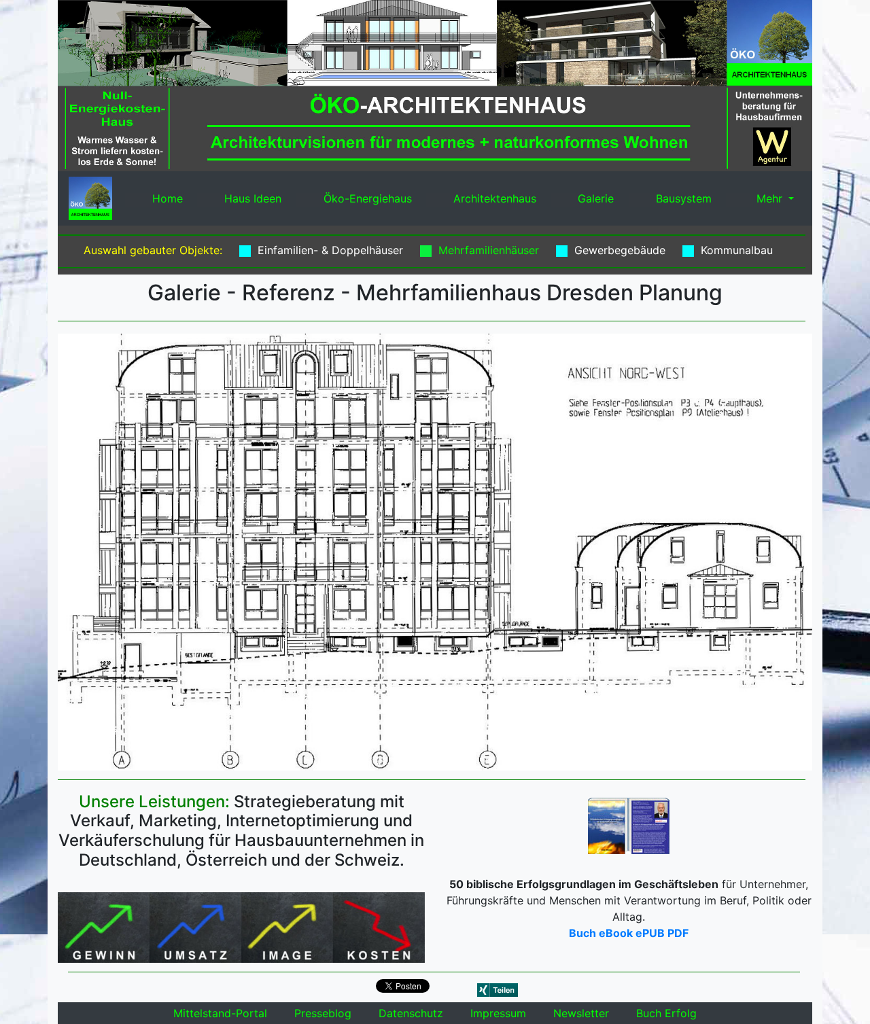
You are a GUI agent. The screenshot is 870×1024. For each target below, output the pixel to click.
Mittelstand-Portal (220, 1013)
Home (167, 198)
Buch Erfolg (666, 1013)
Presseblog (322, 1013)
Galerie (596, 198)
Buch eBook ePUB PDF (629, 933)
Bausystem (684, 198)
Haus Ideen (252, 198)
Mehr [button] (769, 198)
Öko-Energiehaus (368, 198)
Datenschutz (411, 1013)
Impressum (498, 1013)
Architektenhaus (494, 198)
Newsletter (581, 1013)
